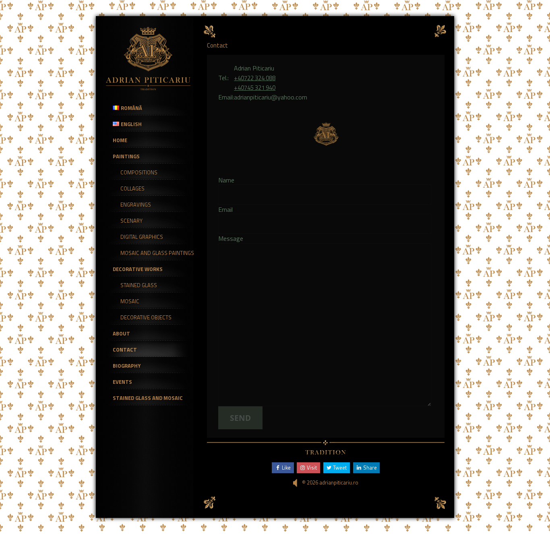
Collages (132, 188)
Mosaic (129, 301)
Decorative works (138, 269)
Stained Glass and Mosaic (148, 398)
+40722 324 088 (254, 78)
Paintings (126, 156)
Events (122, 382)
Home (120, 140)
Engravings (135, 205)
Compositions (138, 172)
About (121, 333)
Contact (125, 350)
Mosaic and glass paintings (157, 253)
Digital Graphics (141, 237)
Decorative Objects (146, 317)
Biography (127, 366)
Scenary (131, 221)
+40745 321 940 (254, 87)
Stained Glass (138, 285)
